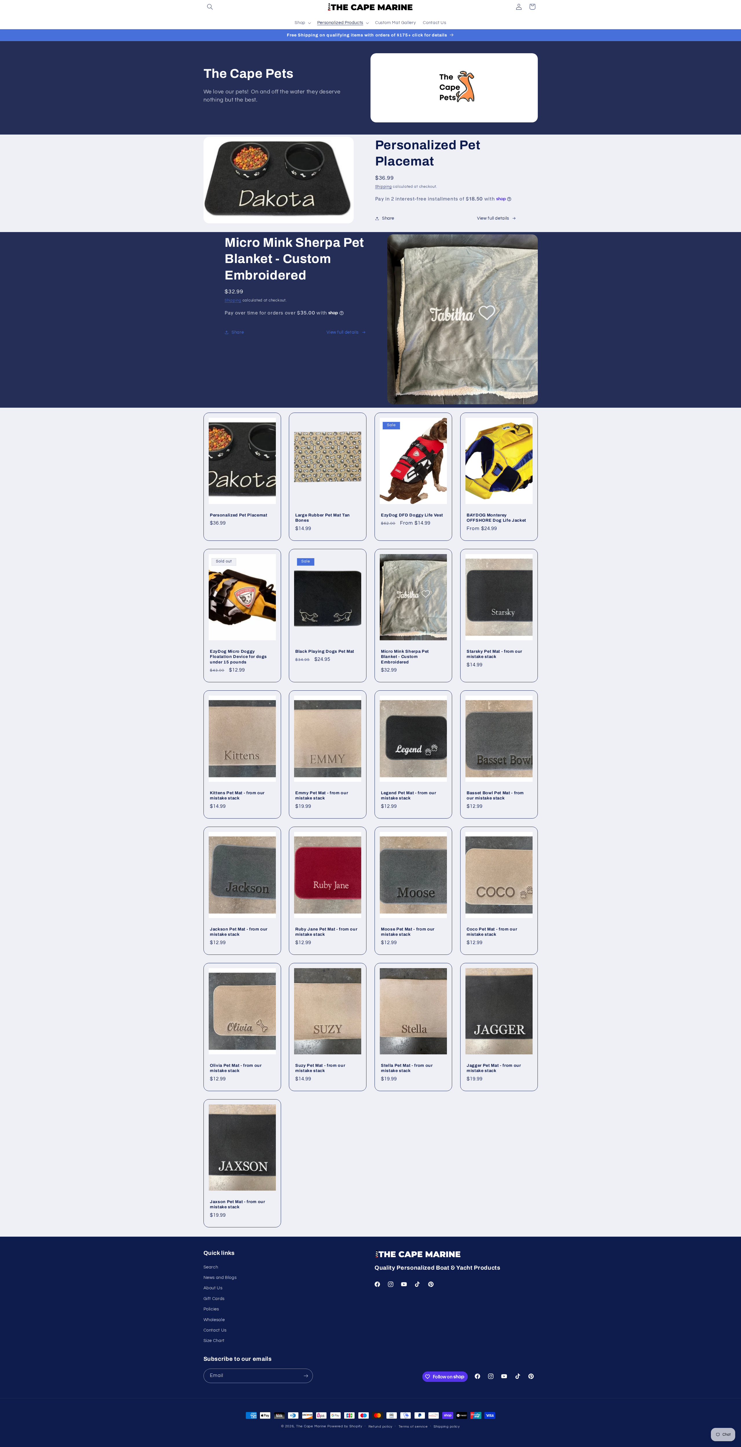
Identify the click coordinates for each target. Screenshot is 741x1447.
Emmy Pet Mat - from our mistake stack (321, 795)
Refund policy (380, 1426)
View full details (493, 218)
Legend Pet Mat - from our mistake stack (408, 795)
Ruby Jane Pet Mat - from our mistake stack (326, 932)
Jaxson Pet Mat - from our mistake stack (237, 1204)
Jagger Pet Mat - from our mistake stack (494, 1068)
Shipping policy (447, 1426)
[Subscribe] (305, 1376)
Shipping (383, 187)
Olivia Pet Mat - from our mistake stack (236, 1068)
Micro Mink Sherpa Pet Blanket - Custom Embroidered (405, 656)
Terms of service (413, 1426)
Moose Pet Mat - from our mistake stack (407, 932)
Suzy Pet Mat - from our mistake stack (320, 1068)
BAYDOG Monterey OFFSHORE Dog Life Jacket (496, 518)
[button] (210, 6)
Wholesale (214, 1320)
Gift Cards (214, 1299)
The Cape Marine (311, 1426)
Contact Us (215, 1330)
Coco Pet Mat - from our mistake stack (492, 932)
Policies (211, 1309)
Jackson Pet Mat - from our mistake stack (238, 932)
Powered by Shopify (344, 1426)
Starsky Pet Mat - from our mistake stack (494, 654)
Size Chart (214, 1340)
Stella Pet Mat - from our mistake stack (407, 1068)
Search (210, 1267)
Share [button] (388, 218)
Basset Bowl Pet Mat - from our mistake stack (495, 795)
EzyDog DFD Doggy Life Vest (412, 515)
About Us (213, 1288)
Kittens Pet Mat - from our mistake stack (237, 795)
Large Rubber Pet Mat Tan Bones (322, 518)
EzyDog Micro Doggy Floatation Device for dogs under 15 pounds (238, 656)
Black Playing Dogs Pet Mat (324, 651)
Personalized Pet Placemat (238, 515)
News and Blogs (220, 1277)
